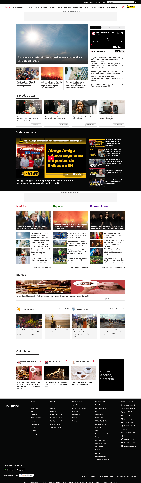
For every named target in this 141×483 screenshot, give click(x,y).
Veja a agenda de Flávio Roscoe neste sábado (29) (111, 118)
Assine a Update (111, 7)
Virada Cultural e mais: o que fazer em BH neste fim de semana (113, 235)
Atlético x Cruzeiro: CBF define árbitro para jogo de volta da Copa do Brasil (77, 252)
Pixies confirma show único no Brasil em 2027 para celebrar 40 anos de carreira (114, 243)
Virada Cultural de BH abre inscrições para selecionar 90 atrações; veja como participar (28, 332)
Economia (52, 7)
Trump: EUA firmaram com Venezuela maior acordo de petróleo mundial (31, 227)
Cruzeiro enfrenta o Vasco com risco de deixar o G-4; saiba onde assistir (77, 235)
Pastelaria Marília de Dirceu (29, 361)
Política (59, 7)
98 (96, 27)
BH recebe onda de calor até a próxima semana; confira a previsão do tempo (41, 235)
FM (123, 51)
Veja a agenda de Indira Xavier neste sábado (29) (83, 118)
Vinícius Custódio (54, 361)
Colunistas (67, 7)
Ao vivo (8, 7)
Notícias (21, 206)
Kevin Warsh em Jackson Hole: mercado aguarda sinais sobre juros (56, 384)
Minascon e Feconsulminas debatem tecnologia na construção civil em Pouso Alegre (82, 333)
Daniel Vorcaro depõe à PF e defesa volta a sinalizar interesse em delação (41, 260)
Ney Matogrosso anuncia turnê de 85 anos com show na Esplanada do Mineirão (114, 260)
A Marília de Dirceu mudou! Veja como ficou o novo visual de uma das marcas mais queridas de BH (28, 385)
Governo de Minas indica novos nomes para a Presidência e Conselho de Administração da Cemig (40, 243)
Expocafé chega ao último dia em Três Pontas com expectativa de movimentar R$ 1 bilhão (112, 332)
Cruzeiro (44, 7)
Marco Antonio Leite (82, 361)
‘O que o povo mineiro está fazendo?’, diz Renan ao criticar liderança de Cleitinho (28, 118)
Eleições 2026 (18, 7)
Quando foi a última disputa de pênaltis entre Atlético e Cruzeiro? (77, 260)
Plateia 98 (101, 7)
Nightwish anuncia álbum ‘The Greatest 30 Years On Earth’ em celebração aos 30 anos (107, 227)
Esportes (59, 206)
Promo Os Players (90, 7)
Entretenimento (100, 206)
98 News (107, 27)
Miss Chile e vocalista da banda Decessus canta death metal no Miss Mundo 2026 (114, 251)
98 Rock (119, 27)
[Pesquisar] (135, 2)
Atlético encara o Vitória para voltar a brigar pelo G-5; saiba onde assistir (77, 243)
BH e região (28, 7)
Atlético (36, 7)
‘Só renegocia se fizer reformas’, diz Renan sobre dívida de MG (56, 118)
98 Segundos (77, 7)
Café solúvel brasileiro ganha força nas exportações (82, 383)
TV (118, 51)
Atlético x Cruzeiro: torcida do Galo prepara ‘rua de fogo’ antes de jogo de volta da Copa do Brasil (70, 226)
